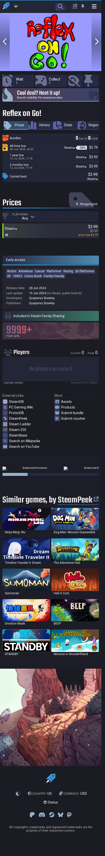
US (42, 794)
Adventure (26, 271)
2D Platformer (84, 271)
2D (9, 276)
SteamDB (16, 402)
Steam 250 (17, 430)
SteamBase (18, 435)
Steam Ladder (20, 424)
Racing (68, 271)
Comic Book (33, 276)
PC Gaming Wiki (21, 407)
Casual (39, 271)
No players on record (50, 369)
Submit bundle (72, 413)
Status (52, 802)
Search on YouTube (24, 447)
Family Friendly (54, 276)
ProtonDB (16, 413)
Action (11, 271)
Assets (66, 402)
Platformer (54, 271)
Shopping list (88, 204)
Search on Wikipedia (24, 441)
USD (75, 794)
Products (68, 407)
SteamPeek (18, 418)
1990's (17, 276)
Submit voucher (73, 418)
